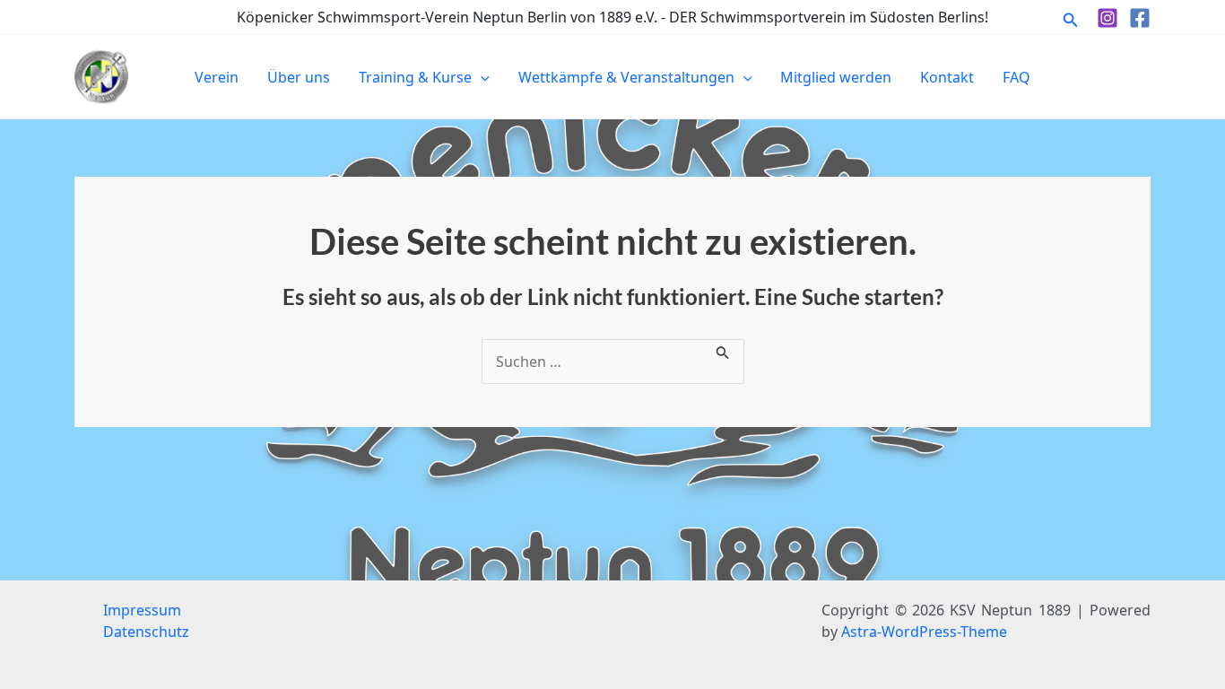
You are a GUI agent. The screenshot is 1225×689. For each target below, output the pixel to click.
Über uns (298, 77)
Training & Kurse (415, 77)
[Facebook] (1140, 18)
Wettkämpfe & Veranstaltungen (626, 77)
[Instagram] (1107, 18)
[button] (1071, 17)
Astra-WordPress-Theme (924, 631)
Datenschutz (146, 631)
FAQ (1016, 77)
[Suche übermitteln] (723, 350)
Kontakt (947, 77)
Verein (217, 77)
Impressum (142, 610)
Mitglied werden (835, 77)
